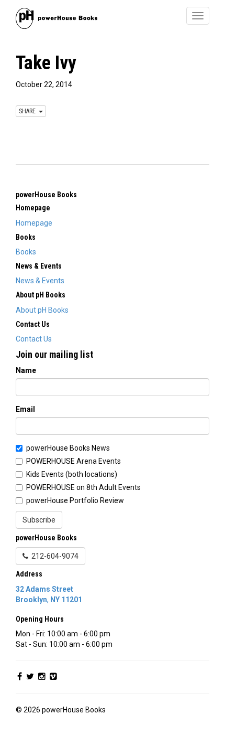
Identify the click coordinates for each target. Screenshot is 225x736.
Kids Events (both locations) (71, 474)
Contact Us (34, 339)
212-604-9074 (53, 556)
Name (26, 370)
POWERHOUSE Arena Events (73, 461)
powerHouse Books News (68, 448)
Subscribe (38, 520)
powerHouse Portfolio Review (75, 500)
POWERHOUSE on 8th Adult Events (83, 487)
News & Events (40, 280)
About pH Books (42, 310)
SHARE (29, 111)
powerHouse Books (46, 194)
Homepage (34, 223)
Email (25, 409)
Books (26, 252)
